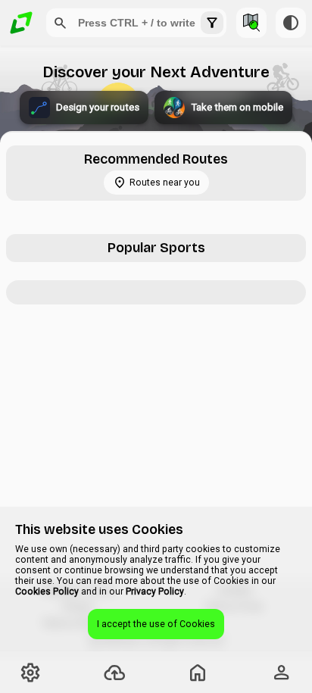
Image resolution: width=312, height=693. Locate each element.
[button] (60, 22)
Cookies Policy (47, 591)
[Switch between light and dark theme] (291, 23)
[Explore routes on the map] (251, 23)
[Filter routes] (212, 22)
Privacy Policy (155, 591)
